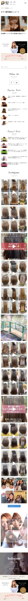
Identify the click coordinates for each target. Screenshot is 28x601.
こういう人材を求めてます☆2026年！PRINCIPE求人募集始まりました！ (17, 157)
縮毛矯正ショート (9, 8)
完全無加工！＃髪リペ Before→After (16, 121)
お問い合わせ (22, 576)
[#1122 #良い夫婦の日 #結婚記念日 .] (14, 490)
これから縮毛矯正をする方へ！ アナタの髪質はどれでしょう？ (17, 109)
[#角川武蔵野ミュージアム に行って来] (14, 328)
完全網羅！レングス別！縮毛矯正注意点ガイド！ (13, 33)
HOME (2, 8)
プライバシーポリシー (13, 576)
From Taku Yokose (14, 568)
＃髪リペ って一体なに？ (13, 115)
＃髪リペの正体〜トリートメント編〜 (16, 102)
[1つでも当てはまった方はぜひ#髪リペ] (14, 246)
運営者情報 (5, 576)
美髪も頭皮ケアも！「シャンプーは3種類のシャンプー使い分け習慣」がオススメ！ (17, 151)
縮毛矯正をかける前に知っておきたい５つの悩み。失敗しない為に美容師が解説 (17, 138)
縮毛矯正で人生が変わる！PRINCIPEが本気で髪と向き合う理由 (17, 163)
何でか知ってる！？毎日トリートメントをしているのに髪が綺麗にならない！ (17, 144)
